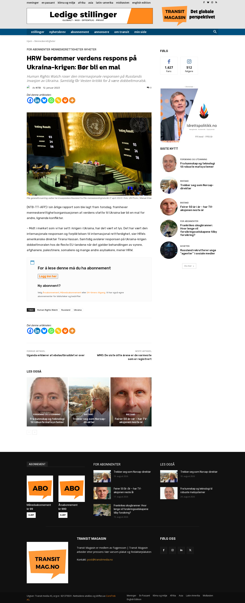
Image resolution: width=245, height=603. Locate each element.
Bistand (88, 415)
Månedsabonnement (70, 292)
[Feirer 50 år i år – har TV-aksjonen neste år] (131, 401)
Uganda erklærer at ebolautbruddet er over (56, 355)
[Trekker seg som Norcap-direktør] (89, 401)
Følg (189, 59)
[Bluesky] (208, 3)
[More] (72, 100)
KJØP (31, 515)
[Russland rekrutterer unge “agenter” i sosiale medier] (169, 250)
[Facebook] (204, 3)
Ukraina (78, 309)
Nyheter (90, 49)
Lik (169, 59)
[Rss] (216, 3)
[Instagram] (212, 3)
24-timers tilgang (96, 292)
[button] (215, 32)
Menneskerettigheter (44, 41)
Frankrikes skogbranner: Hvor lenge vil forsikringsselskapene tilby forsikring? (198, 230)
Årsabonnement (51, 292)
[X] (190, 550)
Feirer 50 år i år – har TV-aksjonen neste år (131, 420)
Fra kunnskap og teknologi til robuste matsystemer (47, 420)
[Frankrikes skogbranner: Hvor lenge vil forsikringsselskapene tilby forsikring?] (169, 228)
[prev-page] (29, 432)
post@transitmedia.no (100, 559)
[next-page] (34, 432)
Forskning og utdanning (46, 415)
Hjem (29, 41)
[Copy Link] (58, 100)
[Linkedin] (37, 100)
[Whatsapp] (51, 100)
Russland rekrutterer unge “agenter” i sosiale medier (198, 252)
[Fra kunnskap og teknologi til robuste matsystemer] (47, 401)
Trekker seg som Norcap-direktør (89, 420)
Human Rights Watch (47, 309)
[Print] (65, 100)
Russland (65, 309)
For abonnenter (38, 49)
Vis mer (188, 265)
